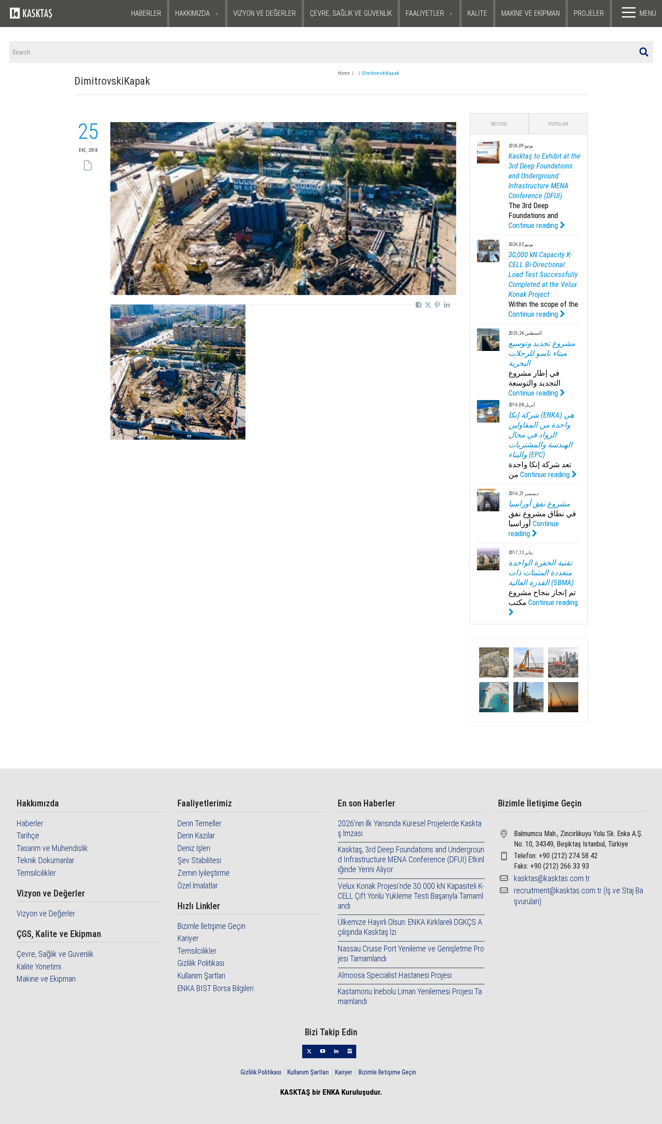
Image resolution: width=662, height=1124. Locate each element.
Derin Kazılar (196, 835)
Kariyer (188, 938)
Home (343, 73)
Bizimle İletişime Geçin (211, 926)
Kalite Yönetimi (39, 966)
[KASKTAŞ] (52, 13)
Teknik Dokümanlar (45, 860)
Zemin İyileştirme (203, 873)
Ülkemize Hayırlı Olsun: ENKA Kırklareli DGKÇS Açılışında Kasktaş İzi (410, 927)
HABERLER (146, 13)
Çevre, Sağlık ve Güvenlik (55, 954)
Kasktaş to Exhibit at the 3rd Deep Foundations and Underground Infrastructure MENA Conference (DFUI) (544, 175)
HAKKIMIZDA (192, 13)
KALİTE (477, 13)
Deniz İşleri (193, 848)
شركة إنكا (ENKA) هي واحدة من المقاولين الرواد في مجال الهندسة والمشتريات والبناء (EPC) (541, 434)
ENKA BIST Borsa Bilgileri (215, 988)
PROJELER (589, 13)
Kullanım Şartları (201, 975)
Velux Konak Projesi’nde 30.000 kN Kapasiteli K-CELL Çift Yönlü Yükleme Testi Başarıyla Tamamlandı (411, 895)
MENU (647, 13)
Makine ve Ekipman (46, 978)
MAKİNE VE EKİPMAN (530, 13)
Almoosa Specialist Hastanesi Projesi (395, 975)
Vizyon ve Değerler (46, 913)
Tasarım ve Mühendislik (52, 848)
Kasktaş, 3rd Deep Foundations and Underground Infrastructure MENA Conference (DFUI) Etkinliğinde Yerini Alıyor (411, 859)
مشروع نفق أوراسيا (539, 503)
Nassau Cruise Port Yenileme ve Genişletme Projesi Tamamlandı (411, 953)
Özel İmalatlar (197, 885)
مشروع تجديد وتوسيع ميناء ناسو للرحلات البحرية (541, 353)
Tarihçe (28, 835)
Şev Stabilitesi (199, 860)
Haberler (30, 823)
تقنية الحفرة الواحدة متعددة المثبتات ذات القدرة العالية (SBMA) (541, 572)
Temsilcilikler (36, 873)
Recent (499, 124)
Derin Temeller (199, 823)
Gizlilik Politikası (200, 963)
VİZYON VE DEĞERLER (264, 13)
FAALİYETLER (425, 13)
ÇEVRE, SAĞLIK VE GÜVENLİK (351, 13)
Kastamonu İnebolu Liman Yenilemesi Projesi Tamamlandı (410, 996)
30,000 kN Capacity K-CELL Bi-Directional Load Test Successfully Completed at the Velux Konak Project (543, 274)
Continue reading (534, 225)
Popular (558, 124)
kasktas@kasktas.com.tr (552, 878)
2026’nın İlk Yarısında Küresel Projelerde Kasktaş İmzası (409, 828)
